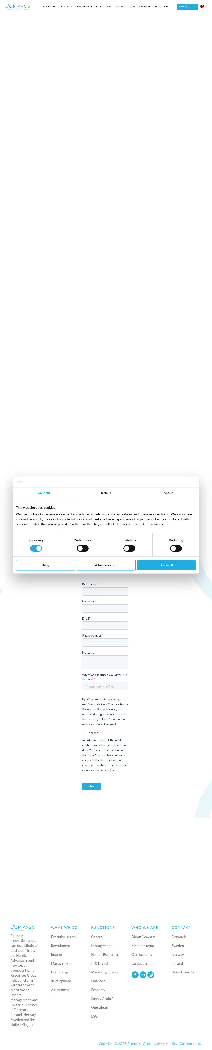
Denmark (179, 937)
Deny (45, 565)
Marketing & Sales (105, 972)
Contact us (187, 7)
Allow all (166, 565)
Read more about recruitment (145, 213)
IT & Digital (99, 963)
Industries (65, 6)
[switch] (83, 548)
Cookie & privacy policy (160, 1043)
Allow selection (106, 565)
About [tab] (168, 493)
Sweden (178, 946)
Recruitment (60, 946)
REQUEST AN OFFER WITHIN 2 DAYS (57, 425)
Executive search (64, 937)
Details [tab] (106, 493)
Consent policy (190, 1043)
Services (48, 6)
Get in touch (38, 71)
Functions (83, 6)
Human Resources (105, 954)
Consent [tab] (44, 493)
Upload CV (160, 6)
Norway (178, 954)
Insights (119, 6)
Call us (33, 689)
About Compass (138, 6)
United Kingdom (184, 972)
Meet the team (142, 946)
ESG (94, 1016)
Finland (177, 963)
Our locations (141, 954)
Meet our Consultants (106, 894)
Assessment (60, 990)
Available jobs (103, 6)
